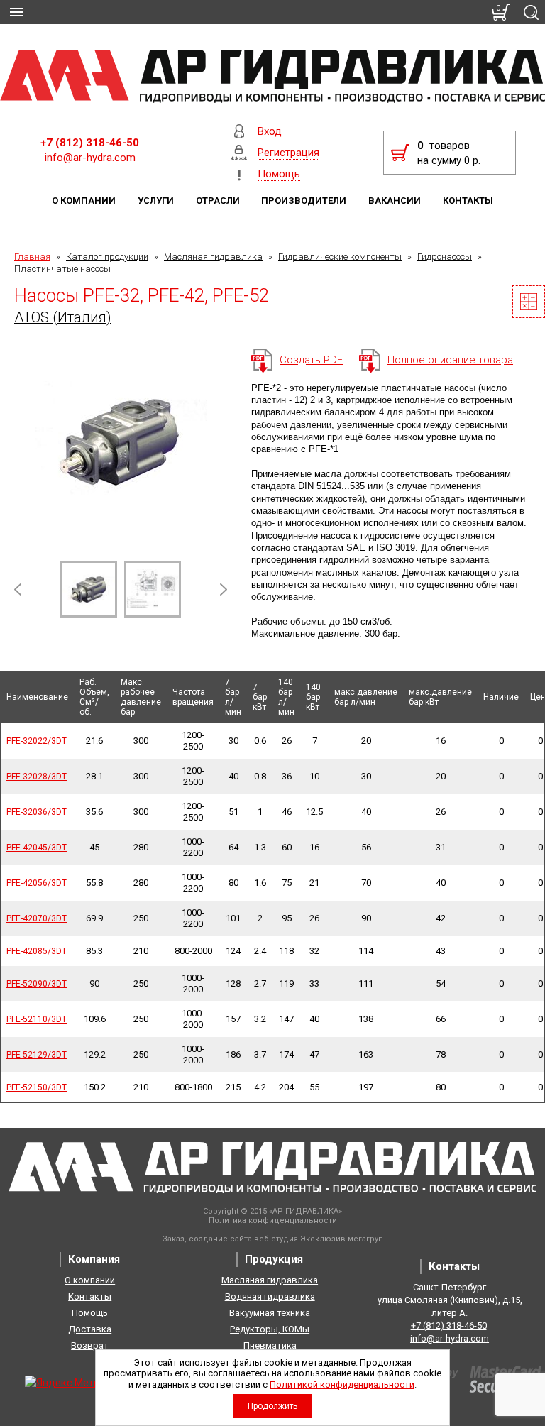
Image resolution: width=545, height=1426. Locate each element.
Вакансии (394, 200)
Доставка (89, 1329)
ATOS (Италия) (62, 317)
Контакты (468, 200)
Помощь (90, 1312)
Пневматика (270, 1345)
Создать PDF (311, 359)
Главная (32, 256)
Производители (303, 200)
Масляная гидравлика (213, 256)
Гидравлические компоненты (340, 256)
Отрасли (218, 200)
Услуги (156, 200)
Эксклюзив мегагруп (341, 1239)
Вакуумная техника (269, 1312)
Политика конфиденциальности (273, 1220)
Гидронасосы (444, 256)
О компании (84, 200)
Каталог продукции (107, 256)
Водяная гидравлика (270, 1296)
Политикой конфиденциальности (342, 1384)
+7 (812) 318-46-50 (89, 142)
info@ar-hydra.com (90, 157)
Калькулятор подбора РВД (528, 301)
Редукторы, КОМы (269, 1329)
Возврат (90, 1345)
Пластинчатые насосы (62, 268)
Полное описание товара (450, 359)
